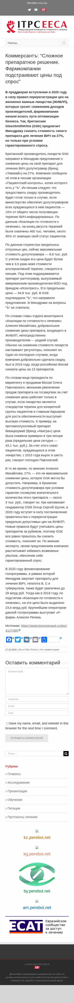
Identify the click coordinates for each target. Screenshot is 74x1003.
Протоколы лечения (23, 817)
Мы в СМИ (24, 649)
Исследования (19, 782)
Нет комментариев (49, 649)
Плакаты (14, 774)
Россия (34, 649)
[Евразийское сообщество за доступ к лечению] (37, 926)
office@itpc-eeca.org (37, 3)
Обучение (15, 800)
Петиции (14, 808)
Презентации (17, 791)
